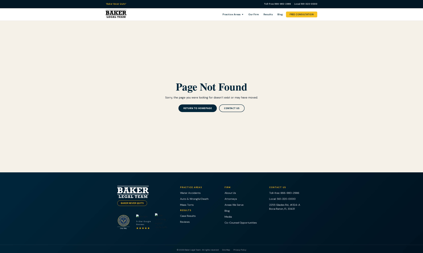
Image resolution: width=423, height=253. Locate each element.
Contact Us (232, 108)
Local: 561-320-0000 (282, 199)
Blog (227, 211)
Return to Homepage (197, 108)
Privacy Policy (239, 250)
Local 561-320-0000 (305, 4)
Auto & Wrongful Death (194, 199)
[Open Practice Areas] (242, 14)
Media (228, 216)
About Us (230, 193)
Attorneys (231, 199)
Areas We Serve (234, 205)
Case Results (188, 216)
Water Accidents (190, 193)
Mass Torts (187, 205)
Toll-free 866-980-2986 (277, 4)
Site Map (226, 250)
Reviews (185, 222)
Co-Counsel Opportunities (241, 222)
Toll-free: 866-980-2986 (284, 193)
